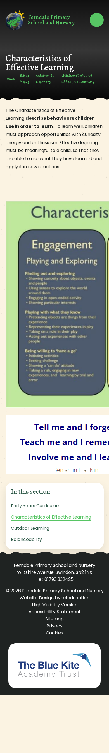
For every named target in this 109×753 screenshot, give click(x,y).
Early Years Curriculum (35, 506)
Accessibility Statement (55, 612)
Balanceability (26, 539)
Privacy (54, 626)
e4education (75, 598)
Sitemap (54, 619)
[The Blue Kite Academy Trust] (54, 665)
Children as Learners (45, 79)
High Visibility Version (54, 605)
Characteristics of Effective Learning (77, 79)
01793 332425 (59, 579)
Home (10, 79)
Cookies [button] (54, 633)
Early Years (24, 79)
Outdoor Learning (30, 528)
